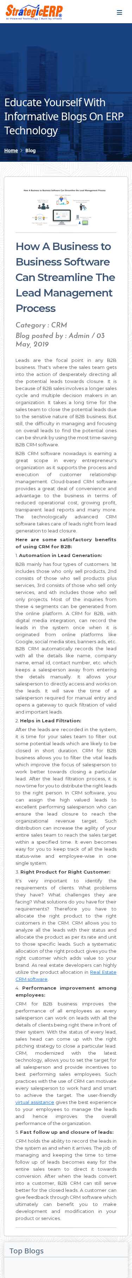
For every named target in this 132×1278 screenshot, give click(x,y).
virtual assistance (34, 1102)
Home (11, 150)
